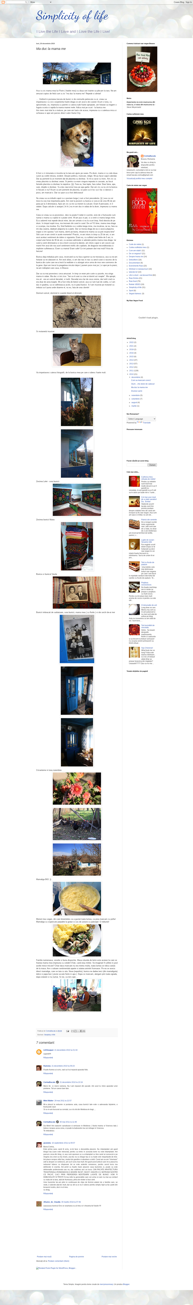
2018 (131, 349)
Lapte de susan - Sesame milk (148, 541)
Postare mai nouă (44, 1257)
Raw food (133, 281)
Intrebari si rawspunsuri (138, 269)
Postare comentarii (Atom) (58, 1261)
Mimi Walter (48, 1101)
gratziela (47, 1143)
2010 (131, 374)
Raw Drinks (133, 278)
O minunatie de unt (149, 605)
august (134, 402)
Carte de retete (135, 244)
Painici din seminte (149, 520)
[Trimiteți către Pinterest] (83, 1031)
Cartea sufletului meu (137, 247)
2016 (131, 353)
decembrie (136, 377)
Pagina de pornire (76, 1257)
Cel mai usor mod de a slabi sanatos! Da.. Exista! (149, 499)
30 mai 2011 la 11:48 (68, 1122)
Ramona (47, 1066)
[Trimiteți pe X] (78, 1031)
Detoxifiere (133, 260)
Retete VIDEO (134, 284)
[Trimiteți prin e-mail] (72, 1031)
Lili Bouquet (48, 1050)
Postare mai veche (109, 1257)
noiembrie (135, 395)
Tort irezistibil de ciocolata (148, 626)
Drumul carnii (136, 391)
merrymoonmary (106, 1284)
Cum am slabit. (135, 250)
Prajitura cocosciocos (146, 584)
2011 (131, 371)
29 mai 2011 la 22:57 (63, 1101)
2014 (131, 360)
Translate (147, 423)
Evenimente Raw (136, 266)
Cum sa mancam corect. (141, 380)
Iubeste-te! (133, 272)
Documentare (134, 263)
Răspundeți (48, 1058)
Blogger (126, 1284)
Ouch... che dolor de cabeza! (143, 384)
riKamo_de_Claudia (51, 1202)
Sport (131, 291)
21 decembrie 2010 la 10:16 (71, 1082)
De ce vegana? (135, 254)
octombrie (135, 399)
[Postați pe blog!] (75, 1031)
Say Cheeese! (147, 648)
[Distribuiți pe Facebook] (81, 1031)
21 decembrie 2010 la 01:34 (66, 1050)
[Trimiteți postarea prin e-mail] (68, 1031)
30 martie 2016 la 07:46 (71, 1202)
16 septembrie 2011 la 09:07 (63, 1143)
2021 (131, 346)
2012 (131, 367)
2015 (131, 357)
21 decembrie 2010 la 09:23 (63, 1066)
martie (134, 406)
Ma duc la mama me (139, 387)
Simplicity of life (72, 15)
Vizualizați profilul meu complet (139, 178)
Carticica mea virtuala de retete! (148, 478)
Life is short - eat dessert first (140, 275)
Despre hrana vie (136, 257)
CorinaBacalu (49, 1082)
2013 (131, 364)
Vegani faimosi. (135, 294)
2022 (131, 342)
